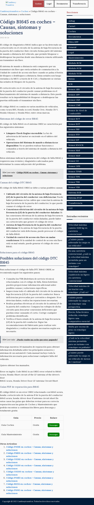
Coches (38, 4)
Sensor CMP (74, 105)
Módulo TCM (74, 73)
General (72, 47)
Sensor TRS (74, 182)
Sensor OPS (74, 166)
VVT (70, 208)
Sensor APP (74, 94)
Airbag (71, 21)
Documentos (62, 4)
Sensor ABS (74, 89)
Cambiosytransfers (9, 11)
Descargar (53, 425)
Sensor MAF (74, 150)
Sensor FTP (74, 134)
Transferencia (79, 4)
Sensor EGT (74, 124)
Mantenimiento (76, 57)
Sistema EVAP (75, 198)
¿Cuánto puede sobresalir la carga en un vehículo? (79, 242)
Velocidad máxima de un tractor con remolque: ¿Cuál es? (79, 289)
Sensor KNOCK (75, 145)
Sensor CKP (74, 100)
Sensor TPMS (75, 171)
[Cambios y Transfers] (14, 3)
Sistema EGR (74, 192)
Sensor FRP (74, 129)
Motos (71, 79)
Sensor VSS (74, 187)
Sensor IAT (73, 140)
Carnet (71, 26)
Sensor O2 (73, 161)
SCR (70, 84)
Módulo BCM (74, 63)
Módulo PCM (74, 68)
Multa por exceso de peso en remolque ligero (78, 329)
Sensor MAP (74, 155)
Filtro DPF (73, 42)
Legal (49, 4)
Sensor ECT (74, 118)
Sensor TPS (74, 176)
